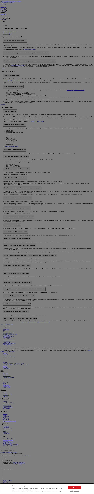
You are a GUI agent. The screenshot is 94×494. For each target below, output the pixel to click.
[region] (47, 488)
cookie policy (59, 491)
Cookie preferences (74, 491)
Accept (74, 487)
